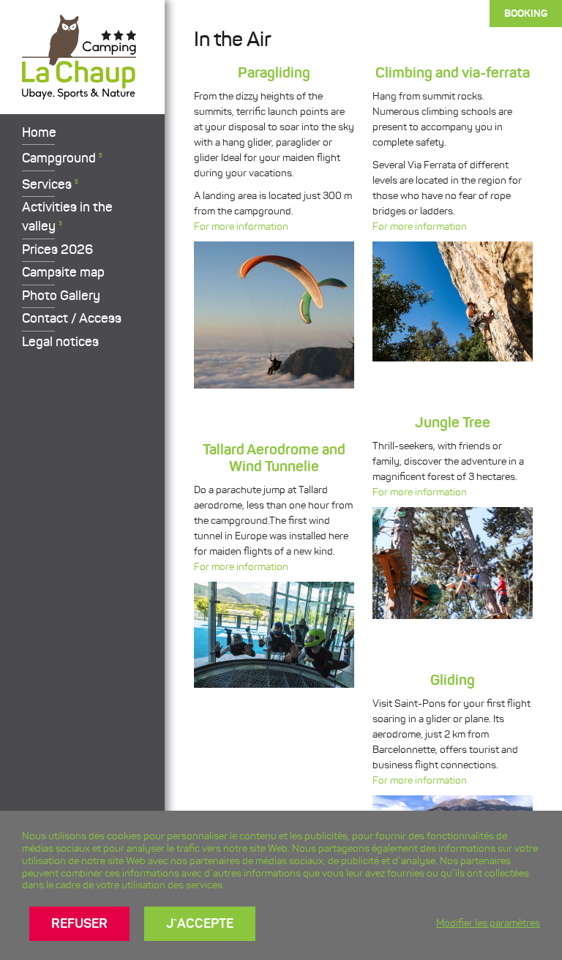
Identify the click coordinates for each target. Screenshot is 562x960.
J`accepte (199, 923)
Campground (62, 158)
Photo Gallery (61, 296)
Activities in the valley (67, 216)
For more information (241, 226)
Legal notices (60, 342)
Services (50, 184)
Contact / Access (71, 318)
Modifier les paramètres (488, 923)
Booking (525, 13)
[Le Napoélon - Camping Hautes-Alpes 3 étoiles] (79, 92)
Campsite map (63, 272)
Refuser (79, 923)
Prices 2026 (57, 249)
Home (39, 132)
